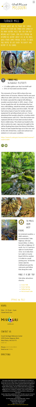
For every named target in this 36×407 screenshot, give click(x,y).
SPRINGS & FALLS (18, 299)
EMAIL (11, 349)
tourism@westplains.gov (22, 404)
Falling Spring (25, 289)
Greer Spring (25, 287)
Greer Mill (24, 285)
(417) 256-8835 (11, 347)
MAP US (3, 343)
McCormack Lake (27, 291)
